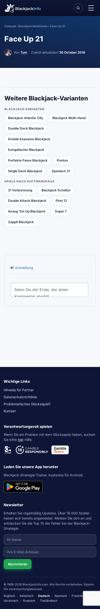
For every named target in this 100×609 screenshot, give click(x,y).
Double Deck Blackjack (26, 128)
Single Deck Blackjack (25, 171)
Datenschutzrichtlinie (20, 397)
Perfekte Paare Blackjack (28, 160)
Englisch (9, 596)
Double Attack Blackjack (27, 201)
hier (21, 440)
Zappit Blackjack (21, 222)
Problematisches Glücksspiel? (27, 404)
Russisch (29, 600)
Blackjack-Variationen (33, 26)
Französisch (80, 596)
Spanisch (60, 596)
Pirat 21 (61, 201)
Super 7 (61, 211)
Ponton (62, 160)
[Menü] (90, 8)
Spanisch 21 (61, 171)
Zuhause (10, 26)
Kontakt (10, 411)
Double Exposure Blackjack (29, 139)
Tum (23, 52)
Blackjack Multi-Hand (69, 118)
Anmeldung (23, 268)
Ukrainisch (11, 600)
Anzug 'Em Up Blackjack (27, 211)
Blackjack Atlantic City (25, 118)
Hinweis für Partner (19, 390)
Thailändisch (48, 600)
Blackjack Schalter (56, 190)
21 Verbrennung (20, 190)
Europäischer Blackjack (26, 150)
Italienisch (26, 596)
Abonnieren (17, 564)
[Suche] (78, 8)
